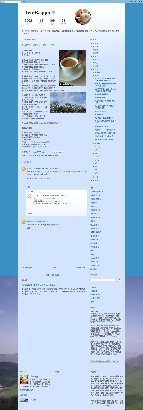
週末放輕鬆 (99, 114)
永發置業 (93, 195)
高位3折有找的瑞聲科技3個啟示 (105, 122)
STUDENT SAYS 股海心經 (35, 168)
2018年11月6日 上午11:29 (58, 195)
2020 (94, 63)
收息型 (93, 239)
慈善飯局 (93, 228)
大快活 (29, 155)
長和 (34, 155)
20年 (92, 339)
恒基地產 (93, 225)
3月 (96, 166)
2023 (94, 53)
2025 (94, 46)
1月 (96, 173)
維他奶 (93, 221)
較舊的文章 (81, 267)
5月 (96, 160)
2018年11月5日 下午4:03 (52, 168)
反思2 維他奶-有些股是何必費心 (105, 102)
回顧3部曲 (94, 311)
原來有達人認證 (100, 111)
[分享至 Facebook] (60, 152)
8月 (96, 150)
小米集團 (93, 243)
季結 (92, 254)
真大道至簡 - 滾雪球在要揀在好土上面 (39, 284)
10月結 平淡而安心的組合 (104, 139)
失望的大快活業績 (101, 94)
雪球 (92, 302)
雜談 (56, 155)
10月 (96, 143)
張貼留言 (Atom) (57, 275)
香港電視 (93, 210)
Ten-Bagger (35, 376)
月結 (92, 206)
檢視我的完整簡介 (26, 390)
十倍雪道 (93, 291)
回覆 (28, 187)
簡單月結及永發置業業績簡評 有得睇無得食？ (105, 79)
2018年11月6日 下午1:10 (40, 221)
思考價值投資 (95, 191)
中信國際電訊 (95, 199)
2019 (94, 66)
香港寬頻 (93, 236)
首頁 (54, 267)
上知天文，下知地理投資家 (105, 130)
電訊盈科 (51, 155)
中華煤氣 (93, 247)
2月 (96, 170)
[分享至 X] (58, 152)
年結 (92, 250)
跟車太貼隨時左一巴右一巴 (105, 133)
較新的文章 (27, 267)
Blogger (108, 405)
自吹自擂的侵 (100, 97)
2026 (94, 43)
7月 (96, 153)
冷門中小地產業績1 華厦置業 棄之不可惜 (105, 84)
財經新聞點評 (42, 155)
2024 (94, 50)
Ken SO (29, 221)
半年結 (93, 261)
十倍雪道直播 (95, 294)
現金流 (93, 269)
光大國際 (93, 258)
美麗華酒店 (94, 232)
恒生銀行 (93, 265)
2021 (94, 59)
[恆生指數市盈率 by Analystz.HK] (104, 361)
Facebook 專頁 (95, 298)
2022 (94, 56)
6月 (96, 156)
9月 (96, 147)
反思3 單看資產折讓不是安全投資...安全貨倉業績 (105, 90)
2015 (94, 180)
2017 (94, 177)
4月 (96, 163)
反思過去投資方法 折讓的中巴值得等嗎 (105, 107)
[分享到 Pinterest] (62, 152)
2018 (94, 69)
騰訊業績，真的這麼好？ (104, 118)
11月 (96, 75)
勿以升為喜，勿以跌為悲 (104, 136)
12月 (96, 72)
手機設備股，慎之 (101, 126)
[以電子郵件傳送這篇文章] (54, 152)
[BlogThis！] (56, 152)
